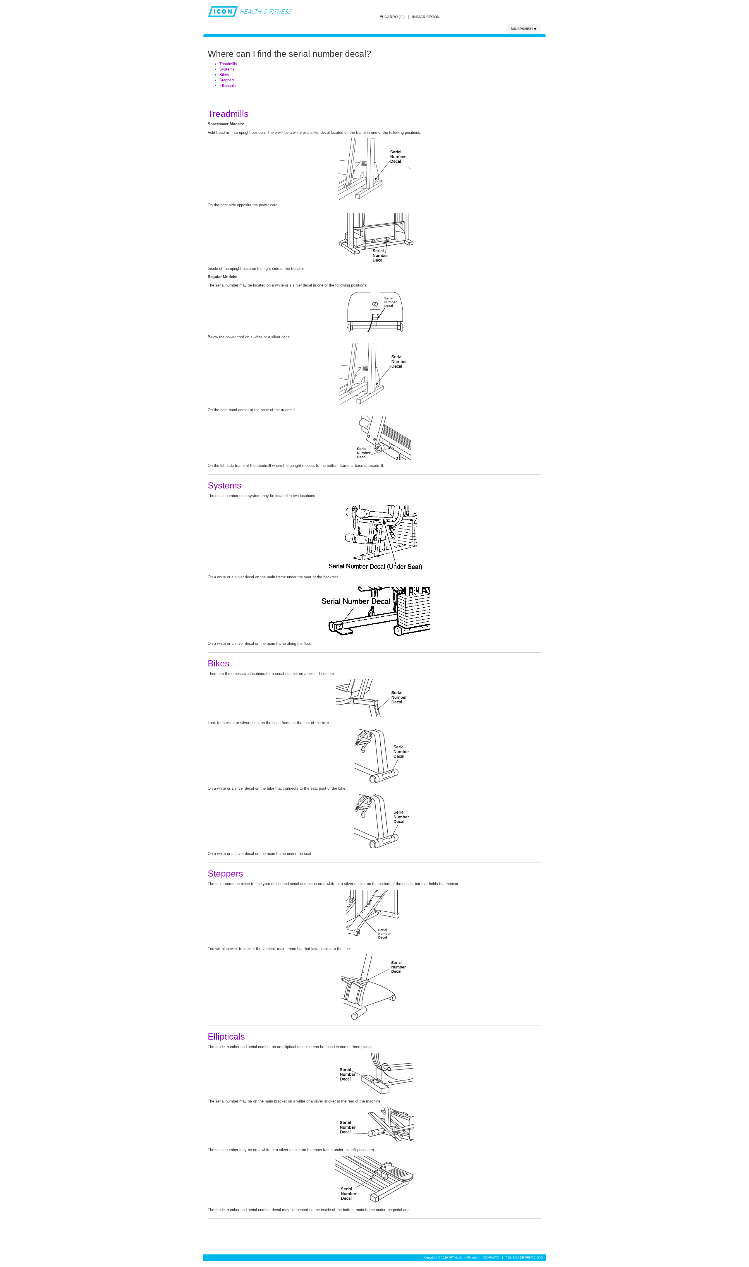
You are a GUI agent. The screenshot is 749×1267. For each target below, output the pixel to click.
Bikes (224, 75)
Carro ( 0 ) (395, 17)
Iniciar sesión (425, 17)
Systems (227, 69)
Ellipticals (227, 85)
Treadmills (228, 64)
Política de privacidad (524, 1257)
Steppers (227, 80)
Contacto (491, 1257)
